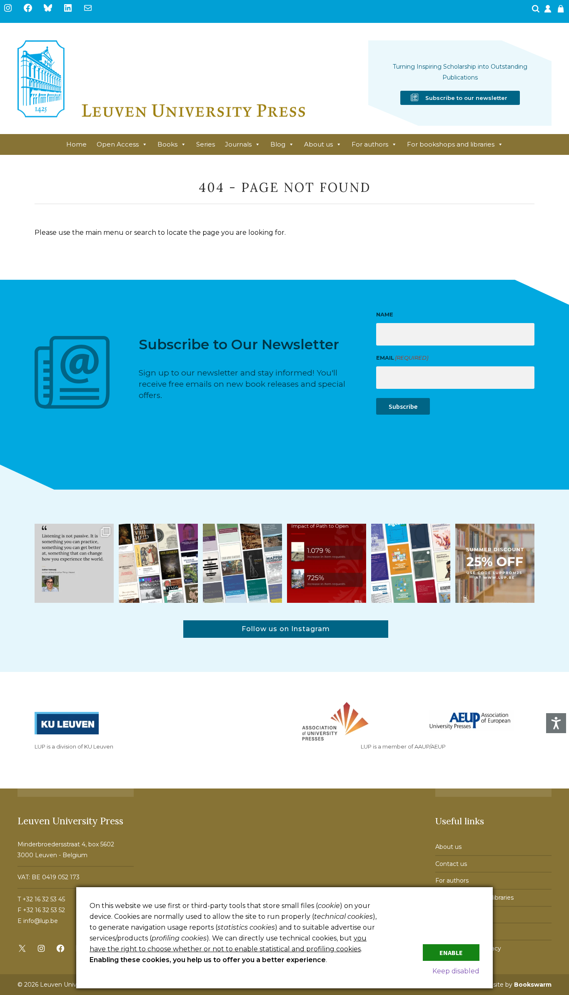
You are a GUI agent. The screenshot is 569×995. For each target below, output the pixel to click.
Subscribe (403, 406)
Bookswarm (533, 984)
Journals (238, 144)
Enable (451, 952)
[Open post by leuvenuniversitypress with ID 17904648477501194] (158, 563)
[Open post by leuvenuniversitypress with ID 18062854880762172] (242, 563)
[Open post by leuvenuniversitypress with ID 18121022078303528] (74, 563)
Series (205, 144)
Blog (277, 144)
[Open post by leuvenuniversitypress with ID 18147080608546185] (410, 563)
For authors (370, 144)
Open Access (118, 144)
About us (318, 144)
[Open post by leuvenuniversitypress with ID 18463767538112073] (326, 563)
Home (76, 144)
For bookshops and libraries (450, 144)
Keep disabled (455, 971)
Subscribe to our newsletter (466, 98)
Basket (562, 11)
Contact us (451, 864)
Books (167, 144)
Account (548, 11)
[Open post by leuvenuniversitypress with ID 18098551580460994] (494, 563)
